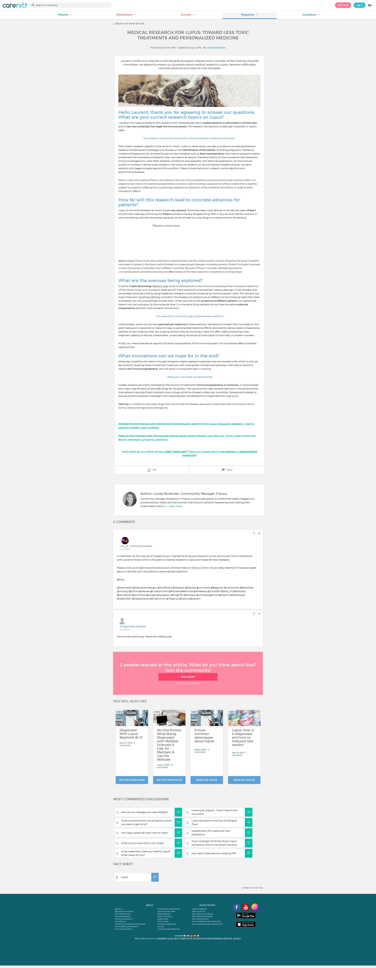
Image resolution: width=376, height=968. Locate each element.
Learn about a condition (202, 914)
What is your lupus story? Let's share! (142, 843)
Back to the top (253, 887)
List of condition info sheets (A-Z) (206, 921)
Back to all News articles (129, 23)
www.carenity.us (148, 939)
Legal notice (162, 919)
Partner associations (124, 919)
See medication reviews (202, 916)
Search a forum (199, 911)
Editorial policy (164, 914)
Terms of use (163, 921)
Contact (160, 926)
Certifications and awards (168, 909)
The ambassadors (122, 916)
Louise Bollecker (216, 47)
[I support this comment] (253, 533)
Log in (359, 5)
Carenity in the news (166, 911)
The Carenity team (123, 914)
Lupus (124, 877)
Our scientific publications (126, 926)
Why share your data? (124, 911)
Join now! (343, 5)
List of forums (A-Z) (200, 919)
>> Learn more (174, 506)
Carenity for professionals (168, 929)
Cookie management (166, 924)
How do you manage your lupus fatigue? (144, 812)
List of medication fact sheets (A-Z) (207, 924)
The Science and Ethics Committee (130, 924)
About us (119, 909)
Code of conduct (164, 916)
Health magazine (199, 909)
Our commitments (123, 929)
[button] (65, 15)
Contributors (120, 921)
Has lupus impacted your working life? (214, 853)
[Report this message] (259, 533)
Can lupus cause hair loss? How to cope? (144, 832)
